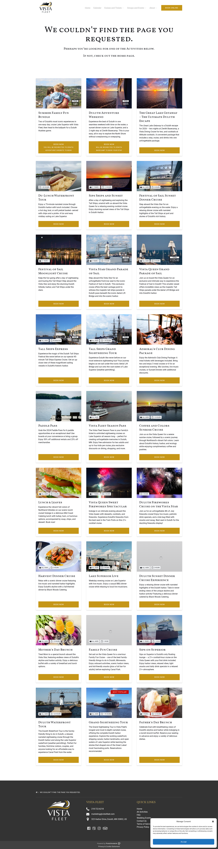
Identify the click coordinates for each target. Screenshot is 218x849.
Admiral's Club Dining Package (157, 351)
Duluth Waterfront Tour (54, 724)
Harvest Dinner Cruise (56, 576)
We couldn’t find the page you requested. (60, 792)
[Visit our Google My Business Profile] (94, 828)
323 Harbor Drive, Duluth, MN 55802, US (109, 819)
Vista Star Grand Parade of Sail (108, 271)
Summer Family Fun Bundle (53, 115)
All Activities (142, 812)
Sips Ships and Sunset (106, 196)
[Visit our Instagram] (99, 828)
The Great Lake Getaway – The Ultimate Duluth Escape (158, 117)
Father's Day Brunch (155, 722)
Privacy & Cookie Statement (109, 846)
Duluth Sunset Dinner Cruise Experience (157, 578)
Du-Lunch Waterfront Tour (56, 198)
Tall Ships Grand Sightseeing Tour (103, 351)
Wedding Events (144, 818)
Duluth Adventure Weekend (104, 115)
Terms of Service (144, 824)
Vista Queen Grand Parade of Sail (154, 271)
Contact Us (141, 821)
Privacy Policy (143, 827)
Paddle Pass (47, 426)
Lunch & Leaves (50, 502)
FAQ (138, 815)
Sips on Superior (152, 650)
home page (125, 56)
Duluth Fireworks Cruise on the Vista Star (158, 504)
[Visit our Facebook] (88, 828)
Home (87, 8)
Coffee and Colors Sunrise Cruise (154, 428)
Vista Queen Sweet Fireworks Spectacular (108, 504)
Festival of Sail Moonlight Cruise (53, 271)
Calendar (97, 8)
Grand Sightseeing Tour (108, 722)
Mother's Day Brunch (55, 650)
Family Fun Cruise (103, 650)
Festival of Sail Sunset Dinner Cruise (157, 198)
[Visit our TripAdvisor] (105, 828)
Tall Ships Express (53, 349)
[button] (213, 821)
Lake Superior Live (103, 576)
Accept (183, 842)
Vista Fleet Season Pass (107, 426)
